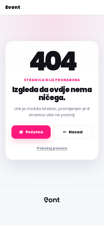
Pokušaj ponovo (52, 148)
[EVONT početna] (52, 200)
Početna (34, 132)
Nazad (76, 132)
